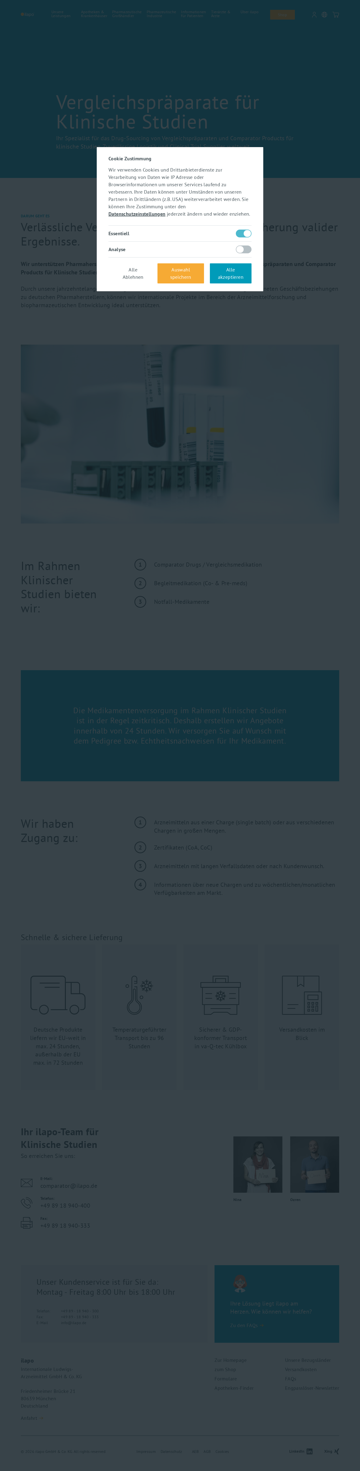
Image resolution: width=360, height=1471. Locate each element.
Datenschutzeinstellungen (137, 214)
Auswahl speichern (180, 273)
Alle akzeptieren (230, 273)
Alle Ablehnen (133, 273)
